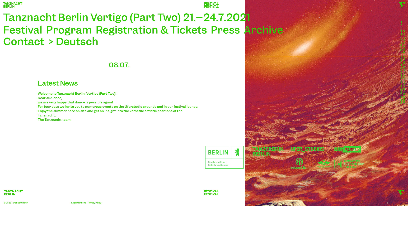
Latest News (58, 83)
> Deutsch (73, 41)
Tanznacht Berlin (19, 202)
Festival (22, 30)
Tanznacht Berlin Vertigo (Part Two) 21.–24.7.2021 (126, 17)
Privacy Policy (94, 202)
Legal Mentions (78, 202)
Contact (23, 41)
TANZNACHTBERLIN (12, 5)
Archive (263, 30)
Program (69, 30)
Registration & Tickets (151, 30)
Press (225, 30)
